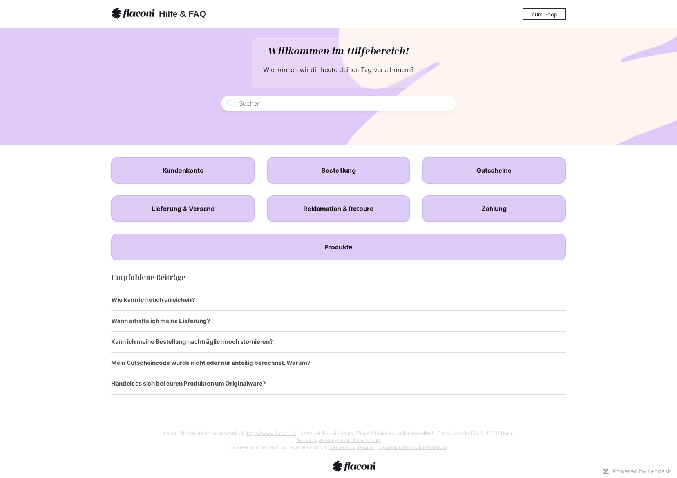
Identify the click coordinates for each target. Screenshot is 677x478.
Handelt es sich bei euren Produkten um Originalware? (188, 383)
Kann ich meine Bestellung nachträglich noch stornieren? (192, 341)
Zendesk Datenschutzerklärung (413, 447)
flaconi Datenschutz (359, 440)
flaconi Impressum (316, 440)
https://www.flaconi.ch (271, 433)
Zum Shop (544, 14)
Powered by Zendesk (641, 471)
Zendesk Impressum (352, 447)
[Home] (134, 14)
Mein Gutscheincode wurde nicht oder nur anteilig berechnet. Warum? (210, 362)
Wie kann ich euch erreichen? (153, 299)
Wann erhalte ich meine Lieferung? (160, 321)
